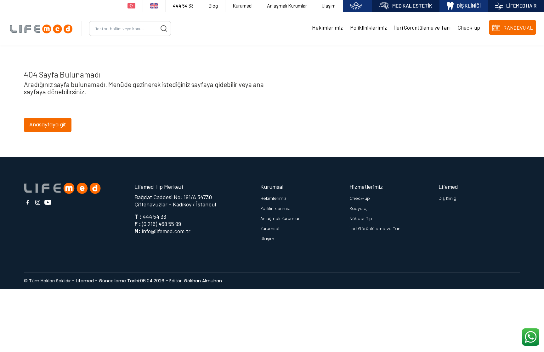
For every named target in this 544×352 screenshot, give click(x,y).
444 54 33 (183, 6)
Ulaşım (328, 6)
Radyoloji (358, 208)
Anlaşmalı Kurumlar (287, 6)
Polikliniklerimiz (368, 27)
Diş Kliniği (448, 198)
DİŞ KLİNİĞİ (469, 6)
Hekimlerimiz (327, 27)
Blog (213, 6)
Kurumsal (242, 6)
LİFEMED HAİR (521, 6)
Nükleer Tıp (360, 219)
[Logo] (43, 28)
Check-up (469, 27)
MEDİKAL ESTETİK (412, 6)
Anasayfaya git (47, 124)
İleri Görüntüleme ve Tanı (422, 27)
